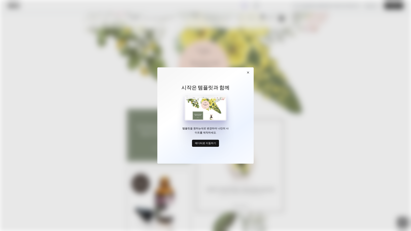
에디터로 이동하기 (205, 143)
